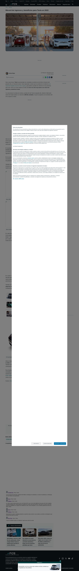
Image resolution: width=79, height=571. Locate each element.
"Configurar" (15, 162)
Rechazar (36, 443)
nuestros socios (31, 158)
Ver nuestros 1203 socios (18, 178)
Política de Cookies (29, 142)
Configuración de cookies (18, 143)
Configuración (47, 443)
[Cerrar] (60, 561)
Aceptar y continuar (60, 443)
